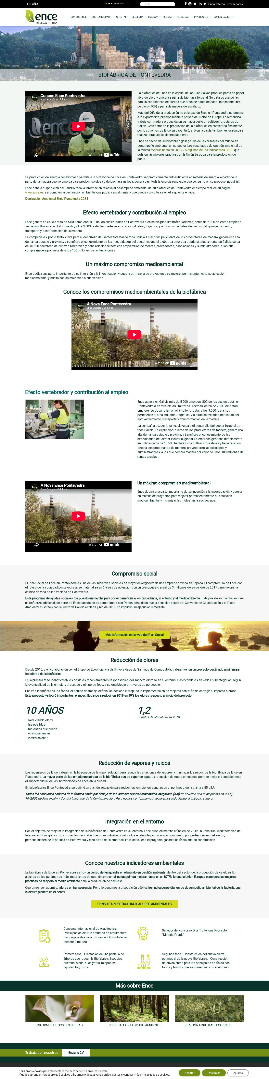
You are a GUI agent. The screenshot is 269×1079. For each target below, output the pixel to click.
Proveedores (235, 4)
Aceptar (190, 1072)
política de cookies (158, 1074)
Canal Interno (216, 4)
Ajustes (238, 1072)
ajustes (116, 1074)
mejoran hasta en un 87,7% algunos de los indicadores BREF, (192, 150)
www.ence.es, (34, 192)
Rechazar (214, 1072)
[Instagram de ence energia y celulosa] (189, 4)
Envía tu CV (76, 1053)
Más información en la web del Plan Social (134, 635)
